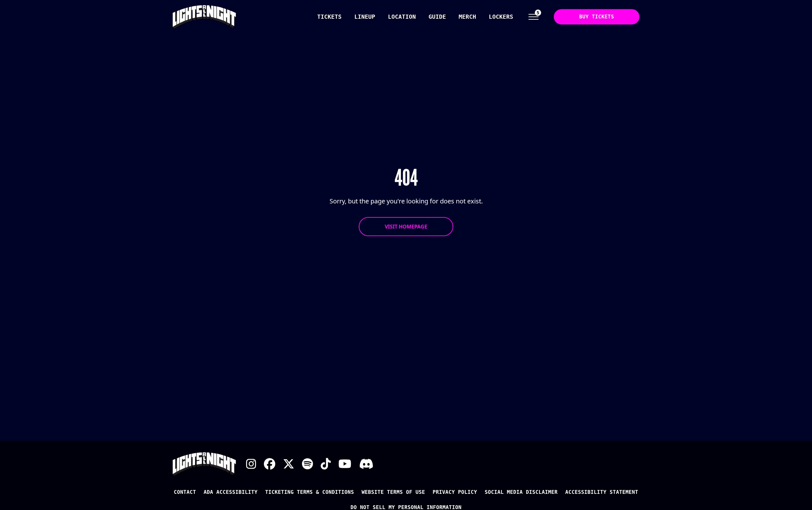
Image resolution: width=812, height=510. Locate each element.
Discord (366, 464)
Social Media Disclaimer (521, 492)
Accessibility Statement (601, 492)
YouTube (344, 464)
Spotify (307, 464)
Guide (437, 16)
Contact (185, 492)
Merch (467, 16)
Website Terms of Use (393, 492)
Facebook (269, 464)
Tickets (329, 16)
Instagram (251, 464)
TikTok (326, 464)
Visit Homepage (406, 226)
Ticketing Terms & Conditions (309, 492)
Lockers (501, 16)
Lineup (364, 16)
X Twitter (288, 464)
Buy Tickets (596, 17)
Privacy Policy (455, 492)
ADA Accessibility (231, 492)
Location (402, 16)
